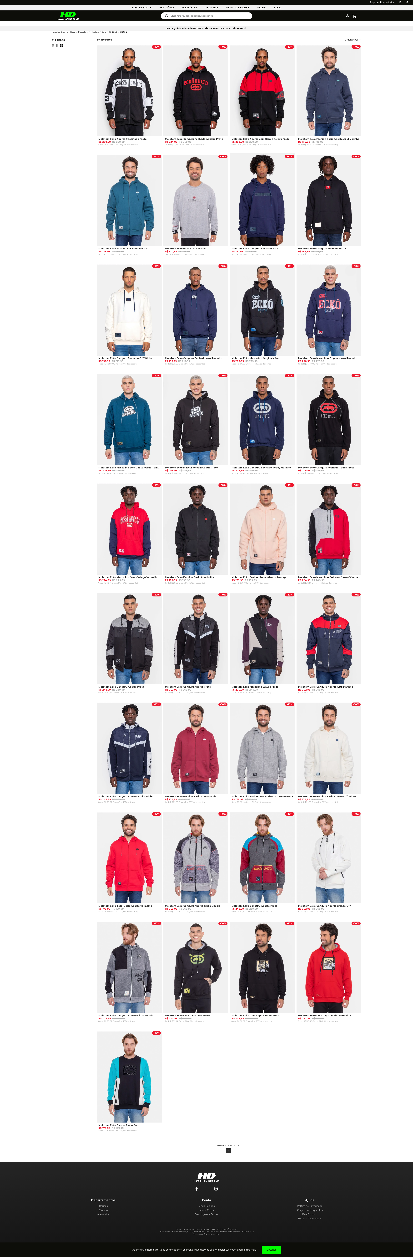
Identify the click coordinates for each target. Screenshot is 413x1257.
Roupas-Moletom (118, 32)
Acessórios (103, 1214)
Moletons (95, 32)
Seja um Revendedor (310, 1218)
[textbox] (209, 16)
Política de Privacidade (309, 1206)
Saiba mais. (250, 1249)
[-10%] (129, 92)
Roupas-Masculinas (79, 32)
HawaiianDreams (60, 32)
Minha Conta (206, 1210)
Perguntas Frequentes (310, 1210)
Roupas (103, 1206)
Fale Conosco (309, 1214)
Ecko (104, 32)
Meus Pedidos (206, 1206)
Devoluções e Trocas (206, 1214)
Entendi (271, 1249)
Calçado (103, 1210)
